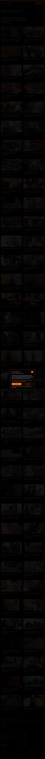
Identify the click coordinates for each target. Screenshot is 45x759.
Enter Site (17, 384)
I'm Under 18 (27, 384)
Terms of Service (27, 386)
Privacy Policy (14, 387)
